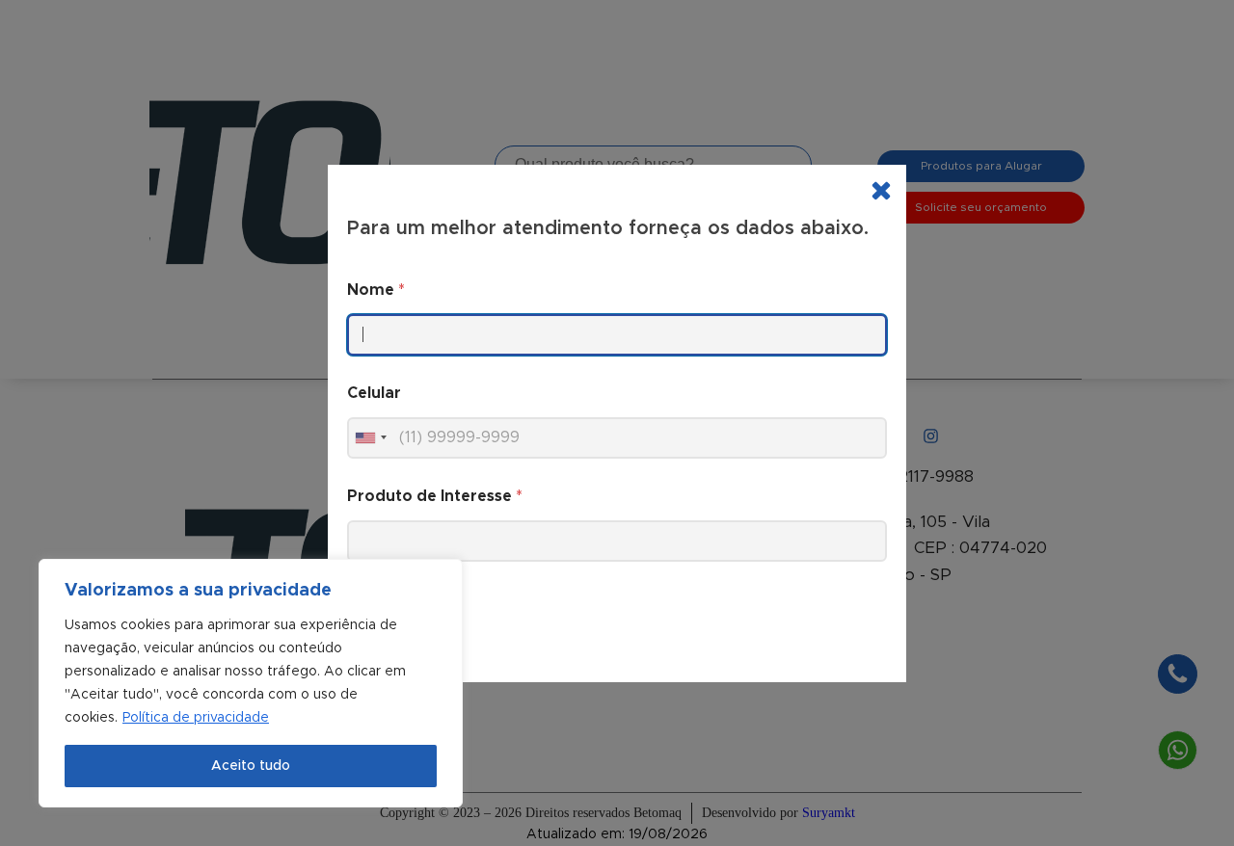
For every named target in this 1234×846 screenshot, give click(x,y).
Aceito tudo (250, 766)
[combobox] (370, 438)
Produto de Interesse (435, 496)
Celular (374, 393)
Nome (376, 290)
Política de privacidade (195, 718)
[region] (251, 683)
